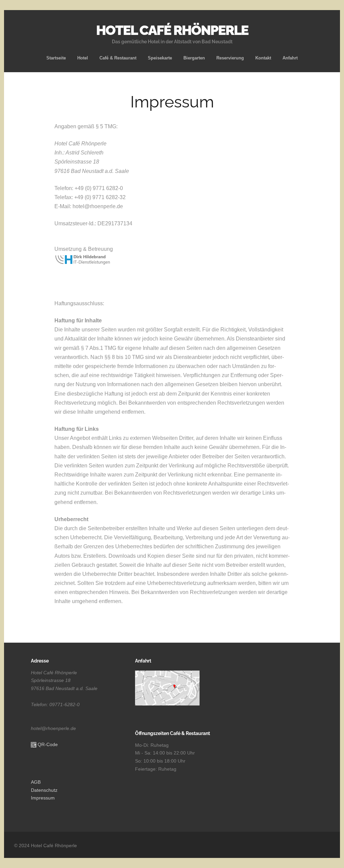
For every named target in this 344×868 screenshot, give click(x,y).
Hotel (82, 58)
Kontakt (263, 58)
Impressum (43, 798)
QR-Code (48, 744)
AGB (36, 782)
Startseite (56, 58)
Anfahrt (290, 58)
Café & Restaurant (117, 58)
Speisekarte (160, 58)
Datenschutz (44, 790)
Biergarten (194, 58)
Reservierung (230, 58)
